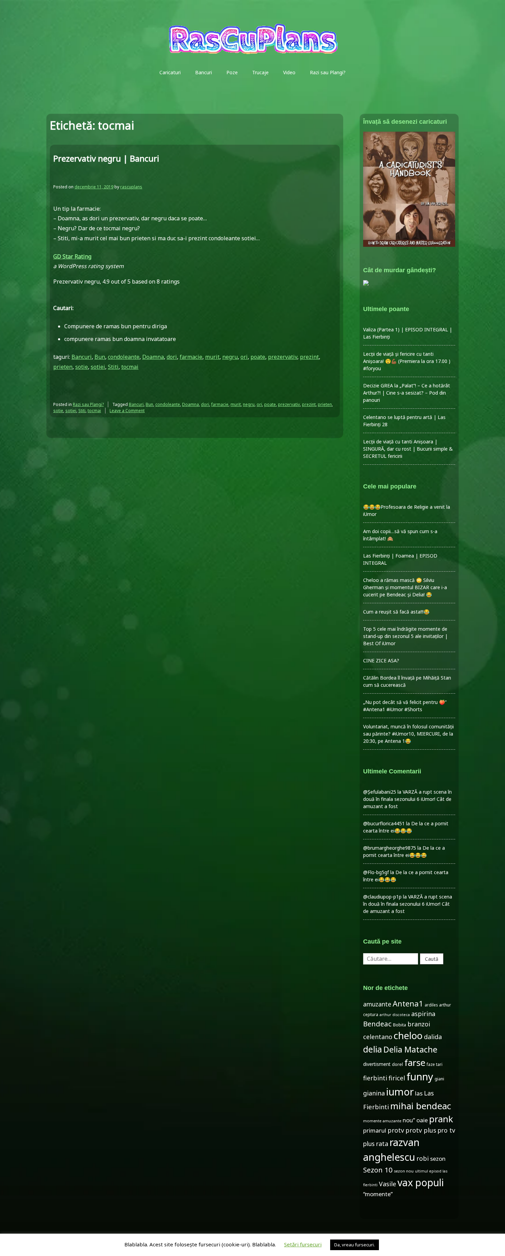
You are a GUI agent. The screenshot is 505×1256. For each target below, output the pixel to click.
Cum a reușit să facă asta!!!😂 (396, 611)
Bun (99, 357)
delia (372, 1049)
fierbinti (375, 1078)
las (419, 1093)
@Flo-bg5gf (376, 872)
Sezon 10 (378, 1170)
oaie (422, 1120)
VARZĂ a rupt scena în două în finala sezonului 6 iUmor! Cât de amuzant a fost (407, 799)
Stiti (113, 367)
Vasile (387, 1184)
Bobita (399, 1025)
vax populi (420, 1182)
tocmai (129, 367)
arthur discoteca (395, 1014)
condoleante (123, 357)
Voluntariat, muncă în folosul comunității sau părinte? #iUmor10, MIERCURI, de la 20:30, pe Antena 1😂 (408, 733)
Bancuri (203, 72)
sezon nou (404, 1171)
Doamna (153, 357)
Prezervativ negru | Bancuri (106, 158)
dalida (433, 1037)
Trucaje (260, 72)
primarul (374, 1130)
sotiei (98, 367)
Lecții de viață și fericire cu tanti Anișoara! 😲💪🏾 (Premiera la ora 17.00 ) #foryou (406, 361)
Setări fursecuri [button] (303, 1244)
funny (419, 1076)
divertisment (377, 1064)
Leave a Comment (127, 411)
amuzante (377, 1004)
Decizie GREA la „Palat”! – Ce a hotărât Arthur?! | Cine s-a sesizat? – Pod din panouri (406, 392)
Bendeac (377, 1023)
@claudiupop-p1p (382, 896)
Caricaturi (170, 72)
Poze (232, 72)
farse (414, 1062)
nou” (409, 1120)
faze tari (434, 1064)
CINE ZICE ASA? (381, 660)
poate (257, 357)
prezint (309, 357)
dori (172, 357)
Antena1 (408, 1003)
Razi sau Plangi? (328, 72)
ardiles (431, 1004)
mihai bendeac (420, 1106)
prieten (62, 367)
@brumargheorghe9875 (389, 848)
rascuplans (131, 187)
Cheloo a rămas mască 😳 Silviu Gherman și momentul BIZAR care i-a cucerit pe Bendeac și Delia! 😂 (405, 587)
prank (441, 1119)
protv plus (420, 1130)
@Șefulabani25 (379, 792)
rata (382, 1143)
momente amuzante (382, 1120)
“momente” (378, 1194)
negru (230, 357)
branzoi (418, 1024)
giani (439, 1079)
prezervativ (282, 357)
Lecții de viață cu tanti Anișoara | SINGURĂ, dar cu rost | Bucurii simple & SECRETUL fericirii (408, 448)
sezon (438, 1159)
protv (396, 1130)
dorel (397, 1064)
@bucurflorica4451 (384, 823)
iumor (400, 1091)
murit (212, 357)
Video (289, 72)
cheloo (408, 1035)
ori (244, 357)
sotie (81, 367)
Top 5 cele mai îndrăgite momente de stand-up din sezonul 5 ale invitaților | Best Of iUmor (405, 636)
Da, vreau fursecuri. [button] (354, 1245)
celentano (377, 1037)
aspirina (423, 1014)
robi (422, 1158)
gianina (374, 1093)
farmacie (191, 357)
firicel (397, 1078)
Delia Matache (410, 1049)
